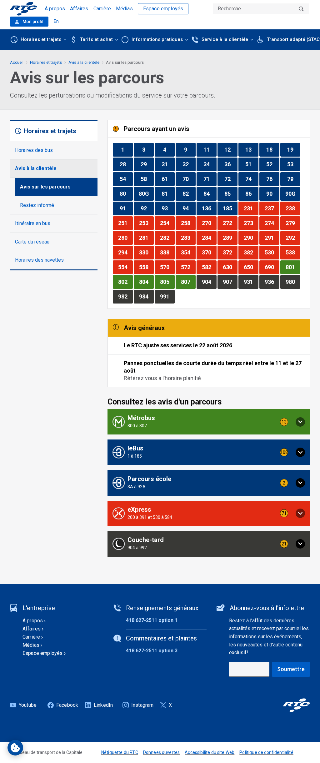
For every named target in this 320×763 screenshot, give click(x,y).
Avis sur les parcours (45, 187)
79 (293, 178)
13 (251, 149)
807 (188, 281)
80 (126, 193)
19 (293, 149)
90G (292, 193)
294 (125, 252)
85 (231, 193)
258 (188, 222)
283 (188, 237)
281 (146, 237)
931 (250, 281)
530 (271, 252)
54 (126, 178)
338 (167, 252)
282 (167, 237)
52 (272, 164)
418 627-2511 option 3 (152, 651)
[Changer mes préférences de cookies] (15, 747)
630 (230, 267)
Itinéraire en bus (32, 223)
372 (230, 252)
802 (125, 281)
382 (250, 252)
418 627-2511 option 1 (152, 620)
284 (209, 237)
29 (147, 164)
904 (209, 281)
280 (125, 237)
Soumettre (291, 669)
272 (230, 222)
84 (210, 193)
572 (188, 267)
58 (147, 178)
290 (250, 237)
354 (188, 252)
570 (167, 267)
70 (189, 178)
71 (210, 178)
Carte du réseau (32, 242)
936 (271, 281)
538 (292, 252)
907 (230, 281)
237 (271, 208)
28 (126, 164)
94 (189, 208)
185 (230, 208)
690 (271, 267)
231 (250, 208)
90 (272, 193)
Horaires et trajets (46, 62)
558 (146, 267)
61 (168, 178)
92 (147, 208)
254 (167, 222)
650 (250, 267)
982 (125, 296)
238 (292, 208)
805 (167, 281)
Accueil (16, 62)
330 (146, 252)
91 (126, 208)
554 (125, 267)
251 (125, 222)
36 (231, 164)
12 (231, 149)
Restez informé (37, 205)
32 (189, 164)
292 (292, 237)
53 (293, 164)
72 (231, 178)
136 (209, 208)
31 (168, 164)
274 (271, 222)
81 (168, 193)
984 (146, 296)
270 (209, 222)
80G (146, 193)
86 (251, 193)
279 (292, 222)
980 (292, 281)
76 (272, 178)
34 (210, 164)
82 (189, 193)
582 (209, 267)
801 (292, 267)
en (56, 21)
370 (209, 252)
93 (168, 208)
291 (271, 237)
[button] (209, 422)
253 (146, 222)
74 (251, 178)
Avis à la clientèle (36, 168)
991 (167, 296)
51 (251, 164)
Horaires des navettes (39, 260)
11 (210, 149)
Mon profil (32, 21)
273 (250, 222)
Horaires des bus (34, 150)
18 (272, 149)
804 (146, 281)
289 (230, 237)
